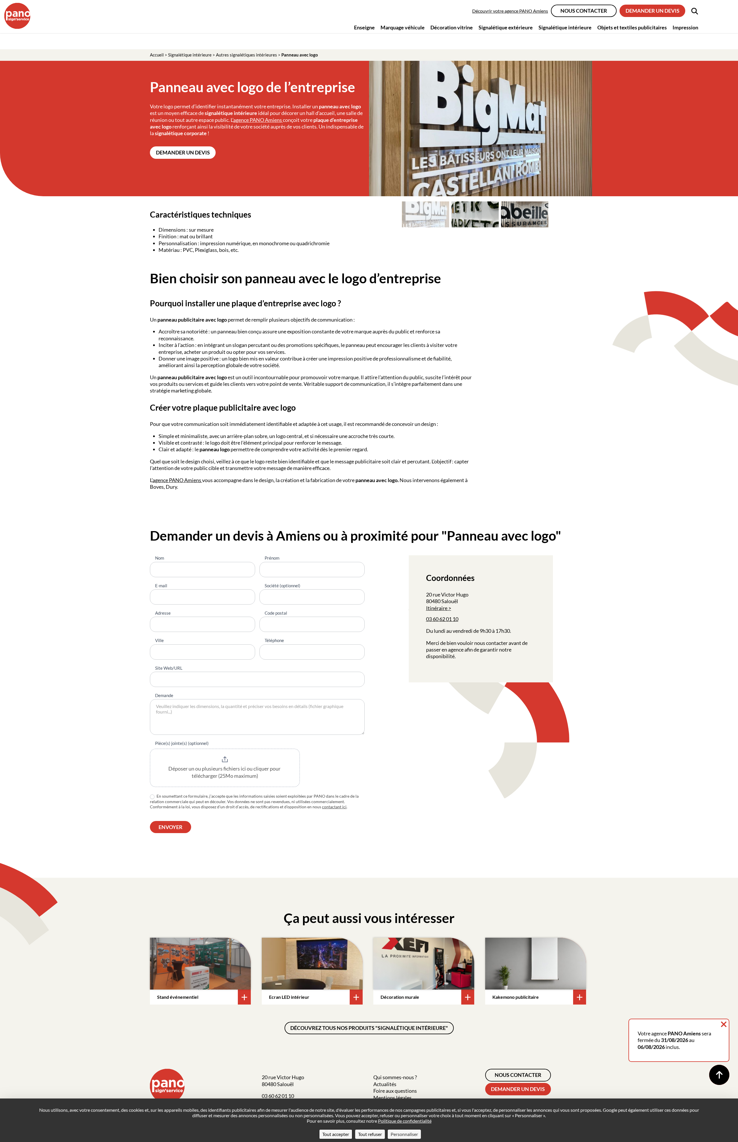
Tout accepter (335, 1134)
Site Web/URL (168, 668)
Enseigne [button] (364, 27)
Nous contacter (583, 10)
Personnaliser (404, 1134)
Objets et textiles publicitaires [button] (632, 27)
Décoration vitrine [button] (451, 27)
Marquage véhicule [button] (403, 27)
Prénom (272, 557)
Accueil (157, 54)
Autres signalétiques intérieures (246, 54)
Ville (159, 640)
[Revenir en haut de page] (719, 1075)
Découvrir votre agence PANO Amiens (510, 11)
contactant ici (334, 806)
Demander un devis (652, 10)
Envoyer (170, 827)
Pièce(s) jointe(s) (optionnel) (182, 743)
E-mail (161, 585)
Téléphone (274, 640)
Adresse (163, 613)
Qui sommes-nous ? (395, 1077)
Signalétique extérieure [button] (506, 27)
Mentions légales (392, 1097)
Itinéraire (436, 608)
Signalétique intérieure (190, 54)
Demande (164, 695)
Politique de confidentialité (405, 1121)
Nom (159, 557)
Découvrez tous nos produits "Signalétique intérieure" (369, 1028)
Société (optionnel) (282, 585)
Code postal (276, 613)
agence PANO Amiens (258, 120)
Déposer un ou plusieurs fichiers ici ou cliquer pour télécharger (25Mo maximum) (224, 772)
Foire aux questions (395, 1091)
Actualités (384, 1084)
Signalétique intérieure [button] (565, 27)
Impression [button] (685, 27)
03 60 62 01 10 (442, 619)
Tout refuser (370, 1134)
